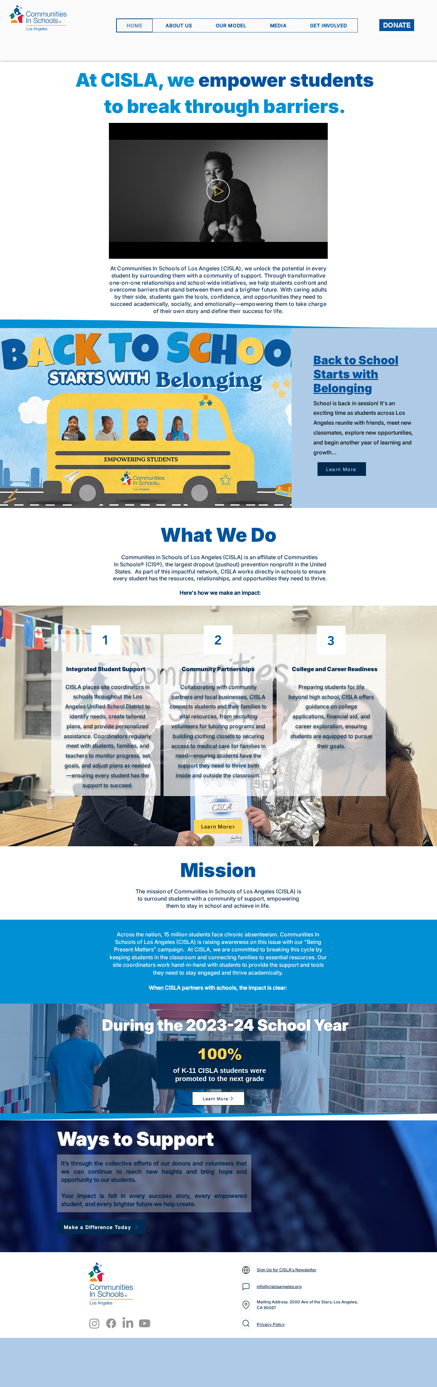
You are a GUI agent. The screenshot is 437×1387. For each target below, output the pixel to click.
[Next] (392, 1058)
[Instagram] (94, 1323)
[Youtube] (144, 1323)
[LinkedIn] (128, 1323)
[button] (319, 251)
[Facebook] (111, 1323)
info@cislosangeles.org (279, 1286)
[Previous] (44, 1058)
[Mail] (245, 1270)
